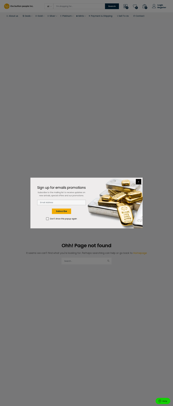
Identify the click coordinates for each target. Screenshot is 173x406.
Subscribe (61, 211)
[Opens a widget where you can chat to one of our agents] (162, 401)
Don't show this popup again (63, 218)
